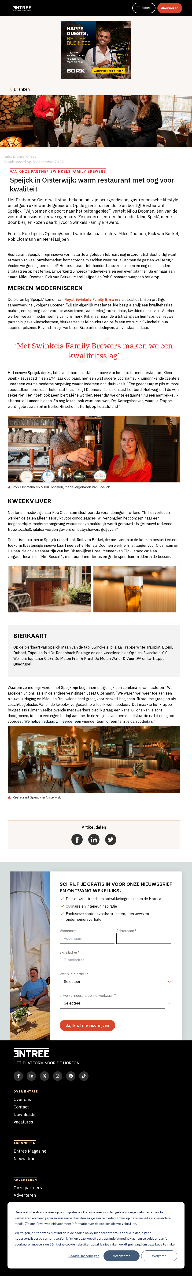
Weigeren (159, 1256)
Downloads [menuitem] (24, 1114)
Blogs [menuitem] (19, 1129)
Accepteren (121, 1256)
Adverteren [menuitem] (25, 1195)
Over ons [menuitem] (22, 1099)
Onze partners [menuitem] (28, 1187)
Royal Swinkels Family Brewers (92, 299)
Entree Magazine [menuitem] (30, 1151)
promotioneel (24, 156)
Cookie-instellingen (83, 1256)
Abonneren (169, 8)
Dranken (22, 89)
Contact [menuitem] (21, 1107)
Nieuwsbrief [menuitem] (25, 1158)
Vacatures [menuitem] (23, 1122)
